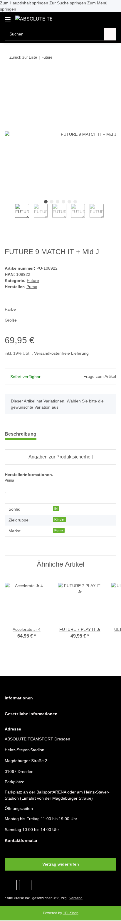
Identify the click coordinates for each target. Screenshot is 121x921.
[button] (93, 19)
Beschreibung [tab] (20, 433)
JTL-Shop (70, 913)
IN (56, 508)
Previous (10, 214)
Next (109, 214)
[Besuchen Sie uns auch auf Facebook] (11, 885)
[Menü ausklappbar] (8, 17)
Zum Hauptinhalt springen (24, 3)
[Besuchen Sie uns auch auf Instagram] (25, 885)
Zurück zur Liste (23, 57)
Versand (76, 898)
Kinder (59, 519)
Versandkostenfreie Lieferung (61, 353)
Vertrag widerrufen (60, 864)
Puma (58, 530)
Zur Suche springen (68, 3)
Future (33, 280)
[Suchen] (110, 34)
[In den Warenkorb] (9, 75)
